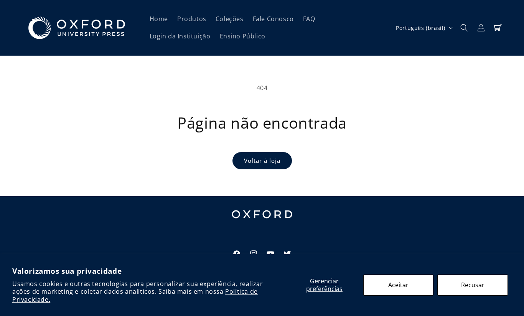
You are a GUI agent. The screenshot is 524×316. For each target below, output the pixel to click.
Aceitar (398, 285)
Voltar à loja (262, 160)
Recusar (472, 285)
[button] (464, 27)
